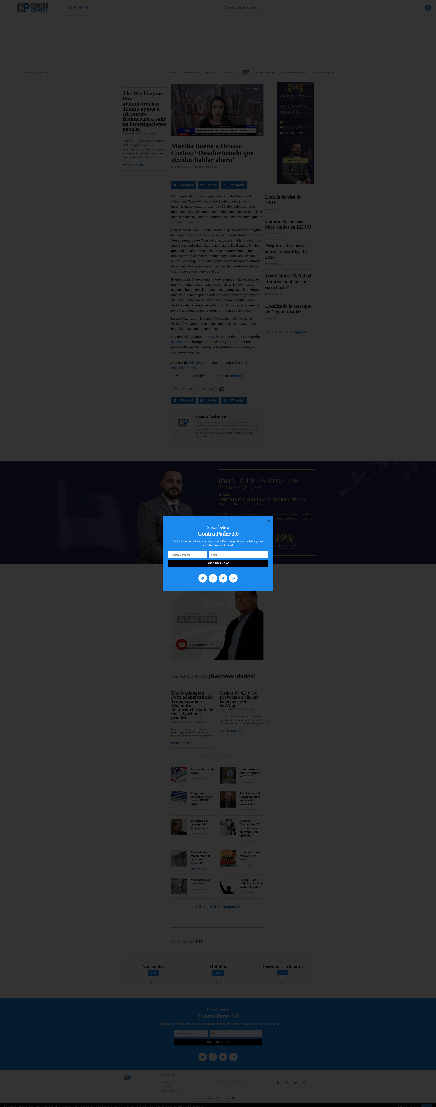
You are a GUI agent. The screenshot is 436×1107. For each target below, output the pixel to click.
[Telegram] (202, 578)
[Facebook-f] (213, 578)
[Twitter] (223, 578)
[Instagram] (233, 578)
